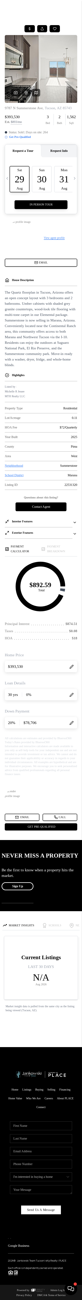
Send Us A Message (41, 1210)
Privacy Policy (24, 1295)
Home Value (15, 1098)
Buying (39, 1089)
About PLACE (65, 1098)
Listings (26, 1089)
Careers (49, 1098)
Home (15, 1089)
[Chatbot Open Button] (70, 1288)
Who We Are (33, 1098)
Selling (51, 1089)
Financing (64, 1089)
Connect (41, 1107)
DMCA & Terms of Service (51, 1295)
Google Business (18, 1245)
